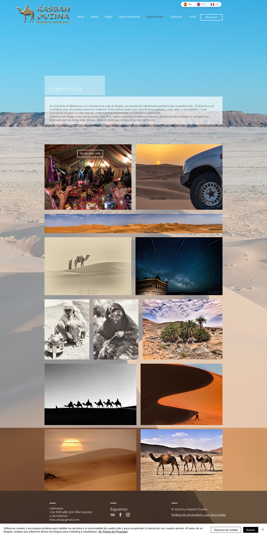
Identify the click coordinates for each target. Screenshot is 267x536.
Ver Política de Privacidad (113, 531)
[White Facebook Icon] (120, 514)
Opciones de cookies (226, 530)
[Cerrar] (262, 530)
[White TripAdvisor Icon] (112, 514)
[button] (90, 153)
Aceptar (250, 530)
